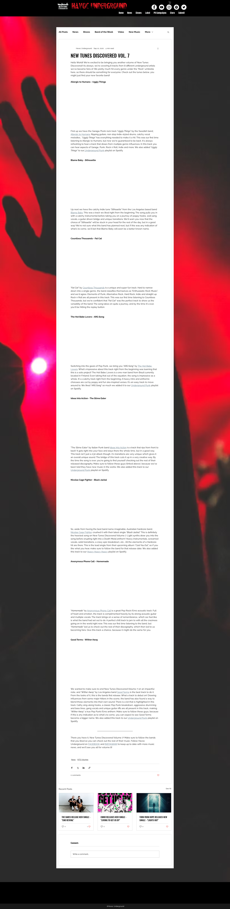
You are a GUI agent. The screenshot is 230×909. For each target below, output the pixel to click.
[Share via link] (89, 768)
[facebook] (154, 7)
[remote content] (115, 106)
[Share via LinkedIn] (83, 768)
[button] (170, 2)
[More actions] (157, 48)
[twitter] (184, 7)
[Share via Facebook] (72, 768)
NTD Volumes (82, 760)
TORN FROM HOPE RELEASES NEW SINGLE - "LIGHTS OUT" (153, 818)
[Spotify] (176, 7)
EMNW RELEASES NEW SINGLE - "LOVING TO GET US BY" (113, 818)
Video (121, 32)
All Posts (63, 32)
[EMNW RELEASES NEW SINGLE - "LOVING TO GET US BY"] (115, 802)
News (75, 32)
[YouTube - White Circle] (161, 7)
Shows (86, 32)
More (147, 32)
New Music (134, 32)
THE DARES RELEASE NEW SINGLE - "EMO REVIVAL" (76, 818)
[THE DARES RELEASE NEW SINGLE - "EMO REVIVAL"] (76, 802)
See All (168, 789)
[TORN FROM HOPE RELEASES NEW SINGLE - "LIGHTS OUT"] (154, 802)
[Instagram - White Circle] (169, 7)
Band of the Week (104, 32)
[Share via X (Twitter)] (78, 768)
